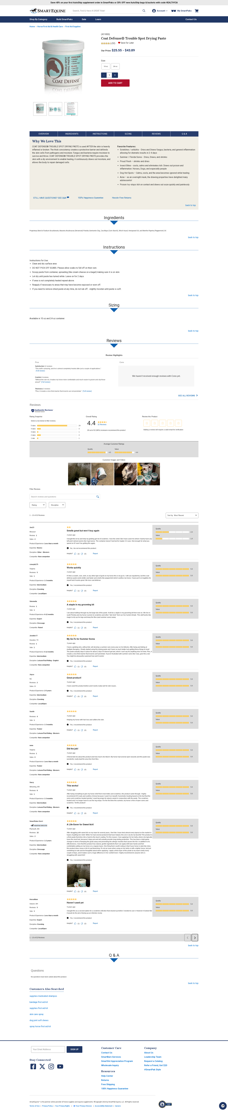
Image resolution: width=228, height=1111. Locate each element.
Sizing (128, 134)
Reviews (156, 134)
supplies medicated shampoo (43, 996)
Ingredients (71, 134)
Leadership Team (152, 1057)
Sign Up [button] (74, 1049)
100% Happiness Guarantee (90, 198)
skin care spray (37, 1014)
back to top (191, 205)
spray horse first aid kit (40, 1026)
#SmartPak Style (152, 1069)
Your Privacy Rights (62, 1106)
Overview (44, 134)
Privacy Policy (47, 1106)
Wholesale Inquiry (110, 1065)
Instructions (100, 134)
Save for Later (127, 43)
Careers (118, 1106)
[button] (144, 11)
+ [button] (115, 75)
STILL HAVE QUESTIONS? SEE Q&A (50, 198)
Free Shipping (108, 1084)
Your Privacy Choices (83, 1106)
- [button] (103, 75)
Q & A (184, 134)
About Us (148, 1052)
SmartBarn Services (111, 1057)
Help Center (107, 1076)
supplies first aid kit (39, 1008)
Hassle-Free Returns (121, 198)
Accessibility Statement (103, 1106)
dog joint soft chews (39, 1020)
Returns (105, 1080)
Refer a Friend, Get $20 (155, 1065)
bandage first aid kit (39, 1002)
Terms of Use (35, 1106)
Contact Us (106, 1052)
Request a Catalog (153, 1061)
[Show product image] (63, 66)
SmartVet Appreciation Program (117, 1061)
